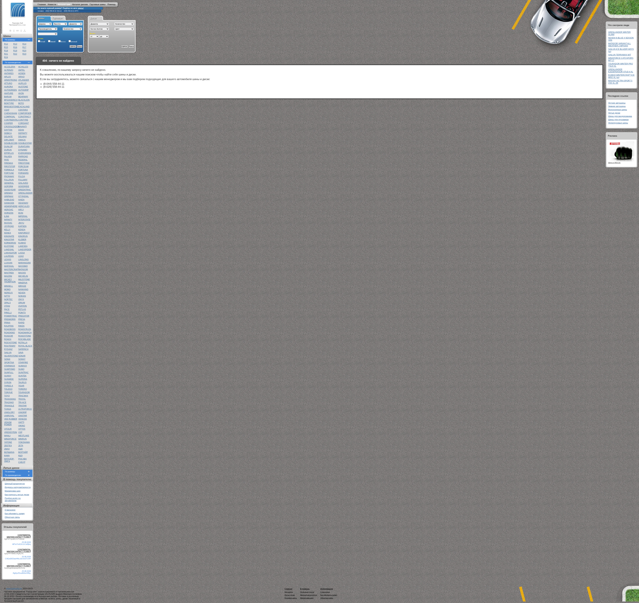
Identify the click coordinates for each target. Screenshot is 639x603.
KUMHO (22, 243)
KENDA (21, 229)
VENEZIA (22, 419)
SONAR (21, 356)
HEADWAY (23, 203)
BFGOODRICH (11, 100)
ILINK (6, 216)
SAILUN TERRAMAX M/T (619, 55)
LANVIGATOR (10, 253)
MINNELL (8, 286)
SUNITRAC (23, 372)
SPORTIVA (9, 362)
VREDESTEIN (10, 432)
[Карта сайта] (25, 30)
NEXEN (21, 293)
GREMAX (8, 193)
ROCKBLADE (24, 339)
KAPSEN (22, 226)
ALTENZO (8, 70)
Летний (42, 42)
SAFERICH (23, 349)
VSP (20, 432)
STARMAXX (9, 366)
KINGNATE (9, 236)
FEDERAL (23, 160)
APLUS (7, 77)
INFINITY (8, 220)
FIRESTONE (24, 163)
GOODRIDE (23, 186)
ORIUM (21, 303)
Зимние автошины (617, 106)
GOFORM (8, 186)
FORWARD (23, 173)
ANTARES (8, 73)
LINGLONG (23, 259)
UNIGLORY (9, 412)
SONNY (21, 359)
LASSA (21, 253)
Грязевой (74, 42)
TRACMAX (23, 396)
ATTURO (8, 83)
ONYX (21, 299)
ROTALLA (22, 342)
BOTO (21, 103)
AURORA (8, 87)
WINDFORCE (10, 439)
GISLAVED (23, 183)
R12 (6, 44)
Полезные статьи (307, 592)
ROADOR (8, 336)
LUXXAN (8, 263)
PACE (6, 309)
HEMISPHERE (10, 206)
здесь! (81, 8)
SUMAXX (22, 366)
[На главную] (10, 30)
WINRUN (22, 439)
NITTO (7, 296)
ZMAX (7, 449)
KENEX (7, 233)
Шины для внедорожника (620, 116)
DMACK (22, 140)
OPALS (7, 303)
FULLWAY (22, 180)
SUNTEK (22, 376)
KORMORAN (10, 243)
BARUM (7, 97)
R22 (15, 54)
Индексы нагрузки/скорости (18, 487)
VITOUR (8, 429)
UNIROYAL (9, 416)
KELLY (7, 229)
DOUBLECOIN (10, 143)
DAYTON (8, 130)
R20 (24, 51)
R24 (6, 57)
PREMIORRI (9, 319)
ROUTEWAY (9, 346)
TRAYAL (22, 399)
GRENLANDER (25, 193)
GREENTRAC (24, 190)
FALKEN (8, 156)
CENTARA (23, 110)
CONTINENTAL (11, 120)
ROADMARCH (25, 332)
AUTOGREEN (10, 90)
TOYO (7, 396)
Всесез (63, 42)
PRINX (7, 323)
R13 (15, 44)
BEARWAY (23, 97)
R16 (15, 47)
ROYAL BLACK (25, 346)
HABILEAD (9, 200)
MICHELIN (23, 276)
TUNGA (7, 409)
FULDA (21, 176)
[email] (17, 30)
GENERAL (9, 183)
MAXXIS (22, 273)
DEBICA (8, 133)
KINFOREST (24, 233)
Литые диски (614, 113)
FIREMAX (8, 163)
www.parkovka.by (14, 588)
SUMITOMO (9, 369)
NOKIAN (22, 296)
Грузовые (57, 18)
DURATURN (24, 146)
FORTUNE (9, 173)
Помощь (111, 4)
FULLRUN (9, 180)
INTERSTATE (24, 220)
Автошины (289, 592)
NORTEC (8, 299)
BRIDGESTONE (11, 107)
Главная (42, 4)
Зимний (52, 42)
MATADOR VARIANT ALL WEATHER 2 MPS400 (619, 44)
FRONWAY (9, 176)
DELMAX (22, 136)
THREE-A (8, 386)
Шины (41, 18)
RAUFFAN (8, 326)
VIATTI (21, 422)
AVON (21, 93)
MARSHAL (9, 266)
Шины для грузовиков (618, 119)
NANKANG (23, 289)
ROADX (7, 339)
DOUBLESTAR (25, 143)
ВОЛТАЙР (23, 452)
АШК (20, 449)
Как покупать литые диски (17, 494)
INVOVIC (8, 223)
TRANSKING (10, 399)
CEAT (6, 110)
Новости (52, 4)
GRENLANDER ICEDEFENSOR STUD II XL (620, 70)
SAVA (20, 352)
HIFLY (21, 210)
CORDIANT (23, 123)
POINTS (22, 313)
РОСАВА (22, 459)
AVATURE (8, 93)
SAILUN (7, 352)
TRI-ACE (22, 402)
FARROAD (23, 156)
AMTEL (21, 70)
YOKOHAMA (24, 442)
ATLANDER (23, 80)
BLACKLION (24, 100)
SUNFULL (8, 372)
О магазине (10, 510)
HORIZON (8, 213)
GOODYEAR (10, 190)
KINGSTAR (9, 239)
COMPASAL (9, 116)
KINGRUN (23, 236)
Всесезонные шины (617, 110)
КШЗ (20, 455)
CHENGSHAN (10, 113)
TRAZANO (9, 402)
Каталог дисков (80, 4)
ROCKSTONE (10, 342)
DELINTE (8, 136)
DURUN (8, 150)
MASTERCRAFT (11, 269)
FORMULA (9, 170)
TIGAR (21, 386)
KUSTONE (9, 246)
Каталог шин (64, 4)
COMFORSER (24, 113)
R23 (24, 54)
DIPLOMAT (9, 140)
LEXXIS (7, 259)
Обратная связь (12, 517)
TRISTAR (22, 406)
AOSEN (21, 73)
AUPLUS (22, 83)
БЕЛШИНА (9, 452)
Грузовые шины (98, 4)
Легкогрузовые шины (618, 123)
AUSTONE (23, 87)
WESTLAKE (23, 436)
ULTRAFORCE (25, 409)
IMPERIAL (23, 216)
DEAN (21, 130)
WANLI (7, 436)
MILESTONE (24, 279)
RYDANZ (8, 349)
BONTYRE (9, 103)
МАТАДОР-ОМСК (9, 460)
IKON (20, 213)
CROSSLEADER (11, 126)
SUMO (21, 369)
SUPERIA (22, 379)
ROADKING (9, 332)
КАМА (7, 455)
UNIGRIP (22, 412)
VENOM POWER (8, 423)
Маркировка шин (12, 491)
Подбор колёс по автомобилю (13, 499)
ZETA (20, 445)
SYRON (7, 382)
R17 (24, 47)
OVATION (22, 306)
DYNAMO (22, 150)
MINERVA (22, 283)
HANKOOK (9, 203)
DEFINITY (22, 133)
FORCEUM (23, 166)
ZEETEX (8, 445)
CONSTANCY (24, 116)
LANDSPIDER (24, 249)
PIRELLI (8, 313)
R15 (6, 47)
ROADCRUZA (24, 329)
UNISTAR (22, 416)
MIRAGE (22, 286)
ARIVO (21, 77)
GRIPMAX (8, 196)
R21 (6, 54)
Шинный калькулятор (15, 484)
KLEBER (22, 239)
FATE (6, 160)
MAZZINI (8, 276)
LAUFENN (9, 256)
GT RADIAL (23, 196)
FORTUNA (23, 170)
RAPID (21, 323)
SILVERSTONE (11, 356)
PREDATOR (23, 316)
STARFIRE (23, 362)
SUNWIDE (9, 379)
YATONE (8, 442)
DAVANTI (22, 126)
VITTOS (21, 429)
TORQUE (8, 392)
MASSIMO (23, 266)
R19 (15, 51)
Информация (326, 589)
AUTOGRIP (23, 90)
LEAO (21, 256)
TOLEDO (8, 389)
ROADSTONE (24, 336)
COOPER (8, 123)
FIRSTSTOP (9, 166)
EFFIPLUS (9, 153)
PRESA (21, 319)
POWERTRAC (10, 316)
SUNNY (7, 376)
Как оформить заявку (15, 513)
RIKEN (21, 326)
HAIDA (21, 200)
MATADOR (23, 269)
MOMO (7, 289)
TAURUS (22, 382)
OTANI (7, 306)
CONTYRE (23, 120)
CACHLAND (24, 107)
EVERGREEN (24, 153)
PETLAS (22, 309)
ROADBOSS (9, 329)
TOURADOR (24, 392)
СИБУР (21, 462)
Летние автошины (617, 103)
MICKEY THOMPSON (10, 280)
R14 (24, 44)
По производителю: (13, 62)
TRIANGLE (9, 406)
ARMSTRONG (10, 80)
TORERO (22, 389)
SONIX (7, 359)
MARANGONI (24, 263)
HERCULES (23, 206)
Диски (93, 18)
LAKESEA (22, 246)
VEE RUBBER (10, 419)
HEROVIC (8, 210)
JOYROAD (9, 226)
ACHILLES (23, 67)
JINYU (21, 223)
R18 (6, 51)
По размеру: (10, 40)
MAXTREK (9, 273)
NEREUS (8, 293)
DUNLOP (8, 146)
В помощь (305, 589)
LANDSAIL (9, 249)
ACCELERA (9, 67)
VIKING (21, 426)
